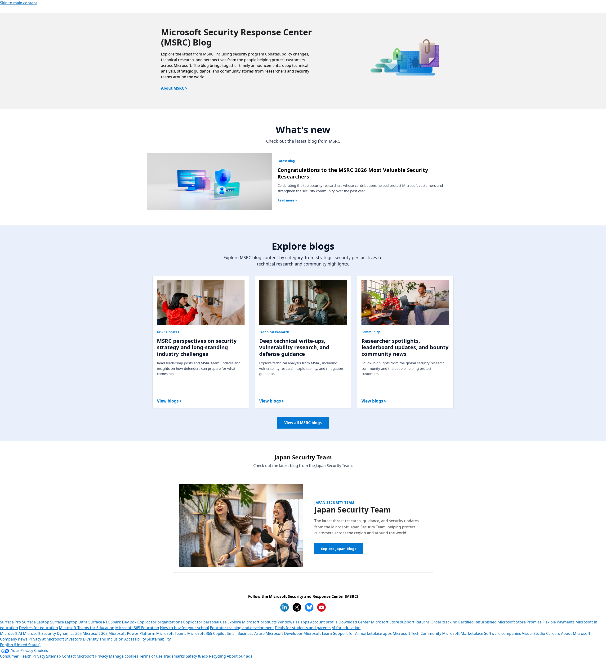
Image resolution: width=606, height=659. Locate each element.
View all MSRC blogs (303, 422)
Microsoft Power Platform (131, 633)
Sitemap (53, 656)
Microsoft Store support (392, 622)
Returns (422, 622)
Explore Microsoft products (252, 622)
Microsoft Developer (284, 633)
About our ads (239, 656)
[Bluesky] (309, 607)
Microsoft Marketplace (462, 633)
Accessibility (135, 639)
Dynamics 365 (69, 633)
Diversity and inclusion (103, 639)
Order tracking (444, 622)
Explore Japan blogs (338, 548)
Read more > (287, 200)
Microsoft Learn (317, 633)
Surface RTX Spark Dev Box (112, 622)
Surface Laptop (35, 622)
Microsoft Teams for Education (86, 627)
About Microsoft (575, 633)
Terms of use (150, 656)
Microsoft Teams (171, 633)
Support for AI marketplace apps (362, 633)
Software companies (502, 633)
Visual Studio (533, 633)
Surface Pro (10, 622)
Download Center (354, 622)
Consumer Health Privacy (22, 656)
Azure (259, 633)
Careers (553, 633)
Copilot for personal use (205, 622)
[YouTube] (321, 607)
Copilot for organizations (159, 622)
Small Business (240, 633)
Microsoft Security (39, 633)
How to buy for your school (184, 627)
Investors (73, 639)
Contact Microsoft (78, 656)
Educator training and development (242, 627)
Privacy (102, 656)
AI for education (346, 627)
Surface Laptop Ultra (68, 622)
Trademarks (174, 656)
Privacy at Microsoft (46, 639)
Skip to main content (18, 2)
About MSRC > (174, 88)
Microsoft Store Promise (520, 622)
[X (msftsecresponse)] (297, 607)
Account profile (324, 622)
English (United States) (20, 644)
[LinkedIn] (284, 607)
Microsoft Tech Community (417, 633)
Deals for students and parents (303, 627)
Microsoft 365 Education (137, 627)
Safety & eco (197, 656)
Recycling (217, 656)
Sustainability (159, 639)
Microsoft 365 (95, 633)
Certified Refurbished (477, 622)
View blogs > (169, 401)
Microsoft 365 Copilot (206, 633)
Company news (13, 639)
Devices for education (38, 627)
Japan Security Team (334, 502)
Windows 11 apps (293, 622)
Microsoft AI (11, 633)
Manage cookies (123, 656)
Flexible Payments (559, 622)
